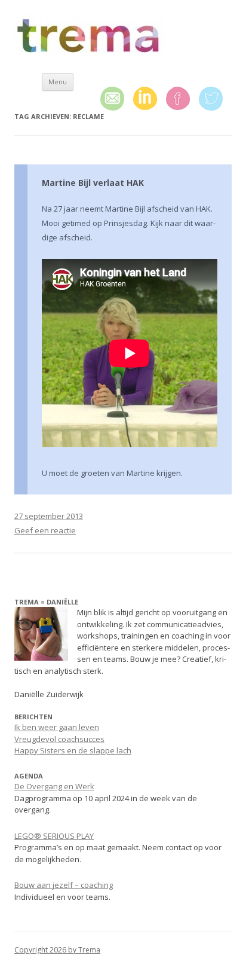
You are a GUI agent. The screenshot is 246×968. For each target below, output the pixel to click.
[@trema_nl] (215, 99)
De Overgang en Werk (54, 786)
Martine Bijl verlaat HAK (93, 182)
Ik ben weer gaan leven (56, 727)
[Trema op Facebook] (182, 99)
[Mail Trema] (116, 99)
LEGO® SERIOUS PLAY (54, 835)
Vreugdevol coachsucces (59, 739)
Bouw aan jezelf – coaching (63, 885)
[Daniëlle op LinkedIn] (149, 99)
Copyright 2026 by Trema (57, 950)
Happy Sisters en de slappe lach (72, 750)
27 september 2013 (48, 516)
